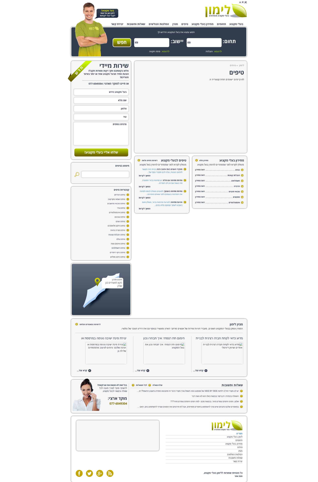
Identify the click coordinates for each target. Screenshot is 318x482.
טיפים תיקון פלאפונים (116, 226)
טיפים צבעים (120, 217)
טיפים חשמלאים (118, 248)
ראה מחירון (200, 170)
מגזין (175, 24)
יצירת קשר (117, 24)
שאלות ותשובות (136, 24)
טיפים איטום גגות (118, 243)
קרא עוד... (200, 370)
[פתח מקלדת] (188, 42)
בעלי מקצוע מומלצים (219, 16)
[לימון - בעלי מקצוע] (227, 425)
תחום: (231, 41)
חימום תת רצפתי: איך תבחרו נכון (164, 338)
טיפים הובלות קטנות (116, 235)
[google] (99, 473)
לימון (241, 65)
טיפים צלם (120, 239)
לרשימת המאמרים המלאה (88, 324)
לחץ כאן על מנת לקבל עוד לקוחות (107, 13)
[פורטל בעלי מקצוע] (226, 10)
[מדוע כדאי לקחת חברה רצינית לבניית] (218, 354)
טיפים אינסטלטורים (117, 212)
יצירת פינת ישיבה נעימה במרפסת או (104, 338)
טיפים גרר (121, 208)
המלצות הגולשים (159, 24)
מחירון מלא (202, 160)
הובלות (209, 51)
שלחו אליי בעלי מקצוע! (101, 152)
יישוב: (178, 41)
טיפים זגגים (120, 221)
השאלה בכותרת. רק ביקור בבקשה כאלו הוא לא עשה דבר (215, 396)
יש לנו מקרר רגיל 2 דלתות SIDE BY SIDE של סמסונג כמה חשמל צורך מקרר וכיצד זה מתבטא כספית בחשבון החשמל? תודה (188, 391)
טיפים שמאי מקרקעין (116, 199)
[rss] (109, 473)
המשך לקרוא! (144, 176)
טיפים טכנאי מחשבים (116, 203)
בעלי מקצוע (236, 24)
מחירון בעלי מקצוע (202, 24)
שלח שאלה (155, 385)
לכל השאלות (140, 385)
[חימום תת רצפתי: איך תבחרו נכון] (160, 354)
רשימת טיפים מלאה (148, 160)
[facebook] (79, 473)
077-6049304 (118, 404)
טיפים (184, 24)
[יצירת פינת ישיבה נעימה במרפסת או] (101, 354)
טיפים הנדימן (119, 195)
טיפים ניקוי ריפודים (117, 252)
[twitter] (89, 473)
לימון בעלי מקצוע (234, 437)
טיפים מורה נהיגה (117, 230)
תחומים (221, 24)
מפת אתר (238, 476)
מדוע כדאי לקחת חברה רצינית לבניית (219, 338)
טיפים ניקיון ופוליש (117, 257)
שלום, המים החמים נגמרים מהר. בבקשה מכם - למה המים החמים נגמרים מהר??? (204, 401)
